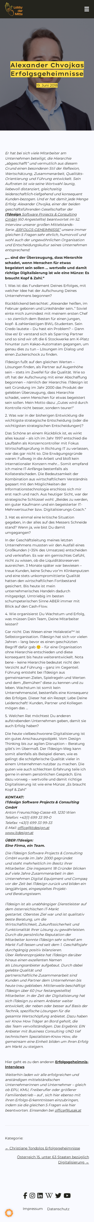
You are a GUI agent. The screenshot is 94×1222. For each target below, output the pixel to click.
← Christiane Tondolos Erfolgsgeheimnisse (42, 1148)
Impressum (33, 1208)
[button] (9, 1213)
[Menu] (87, 9)
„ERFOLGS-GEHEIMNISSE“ (37, 229)
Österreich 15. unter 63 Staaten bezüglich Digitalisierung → (53, 1159)
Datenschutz (58, 1209)
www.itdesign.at (19, 832)
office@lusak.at (68, 1110)
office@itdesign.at (33, 827)
